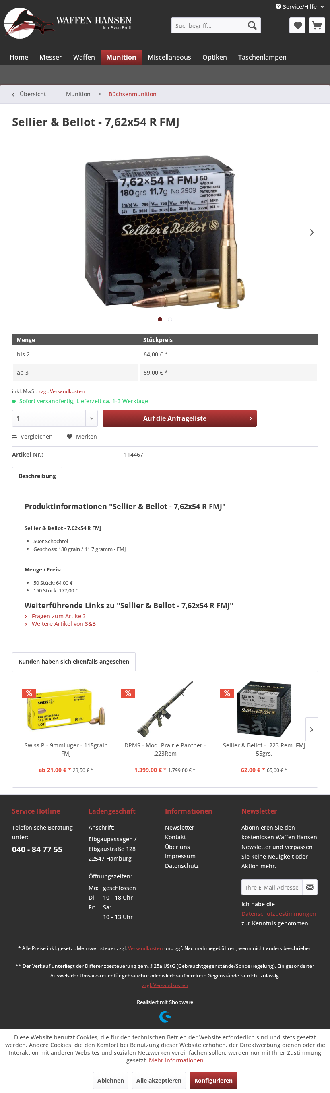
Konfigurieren (213, 1080)
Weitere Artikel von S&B (63, 623)
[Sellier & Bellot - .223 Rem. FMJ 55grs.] (264, 709)
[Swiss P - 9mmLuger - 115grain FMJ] (66, 709)
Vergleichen (36, 436)
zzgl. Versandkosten (62, 391)
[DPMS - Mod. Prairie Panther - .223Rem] (165, 709)
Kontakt (175, 837)
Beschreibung (37, 476)
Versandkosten (145, 948)
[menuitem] (215, 25)
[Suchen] (252, 25)
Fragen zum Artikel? (57, 616)
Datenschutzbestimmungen (278, 913)
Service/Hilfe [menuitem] (299, 6)
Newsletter (179, 827)
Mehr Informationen (176, 1060)
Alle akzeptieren (159, 1080)
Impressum (180, 856)
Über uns (177, 847)
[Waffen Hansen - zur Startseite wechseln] (68, 24)
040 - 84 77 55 (37, 849)
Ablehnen (110, 1080)
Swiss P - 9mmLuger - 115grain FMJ (66, 749)
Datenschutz (182, 865)
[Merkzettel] (297, 25)
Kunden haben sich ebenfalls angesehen (74, 661)
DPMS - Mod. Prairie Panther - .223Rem (165, 749)
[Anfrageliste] (317, 25)
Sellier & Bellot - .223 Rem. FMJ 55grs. (264, 749)
